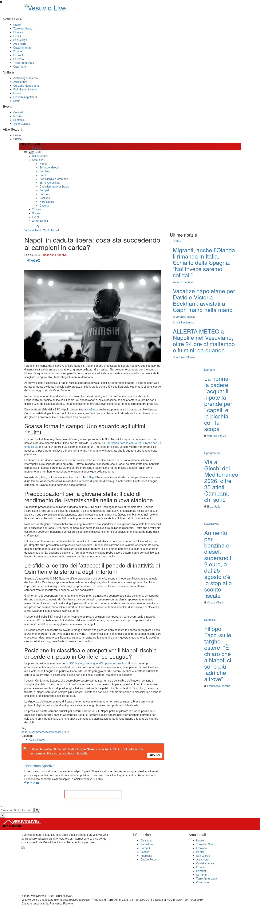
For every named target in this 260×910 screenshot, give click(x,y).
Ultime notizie (40, 156)
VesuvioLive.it (32, 230)
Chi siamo (146, 840)
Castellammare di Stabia (54, 186)
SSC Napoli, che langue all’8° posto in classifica (97, 663)
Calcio (17, 135)
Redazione (146, 844)
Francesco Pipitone (218, 686)
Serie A (64, 732)
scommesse (53, 732)
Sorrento (18, 59)
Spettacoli (19, 120)
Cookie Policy (148, 859)
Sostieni (36, 148)
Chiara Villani (215, 602)
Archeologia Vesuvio (25, 78)
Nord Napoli (47, 202)
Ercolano (18, 32)
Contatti (36, 152)
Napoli (17, 24)
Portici (17, 36)
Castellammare (22, 47)
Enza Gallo (213, 506)
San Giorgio (20, 40)
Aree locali (38, 160)
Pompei (17, 51)
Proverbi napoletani (25, 97)
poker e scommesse (34, 732)
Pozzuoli (18, 55)
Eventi (35, 217)
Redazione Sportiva (55, 255)
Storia (16, 101)
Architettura (20, 82)
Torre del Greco (22, 28)
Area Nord (19, 44)
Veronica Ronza (185, 316)
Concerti (18, 112)
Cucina (17, 139)
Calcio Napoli (40, 221)
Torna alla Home (92, 794)
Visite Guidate (21, 123)
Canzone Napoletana (26, 85)
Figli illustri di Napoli (25, 89)
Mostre (17, 116)
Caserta (44, 205)
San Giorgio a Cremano (54, 179)
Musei (17, 93)
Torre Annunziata (23, 63)
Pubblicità (146, 855)
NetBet (91, 409)
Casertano (19, 66)
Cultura (36, 209)
